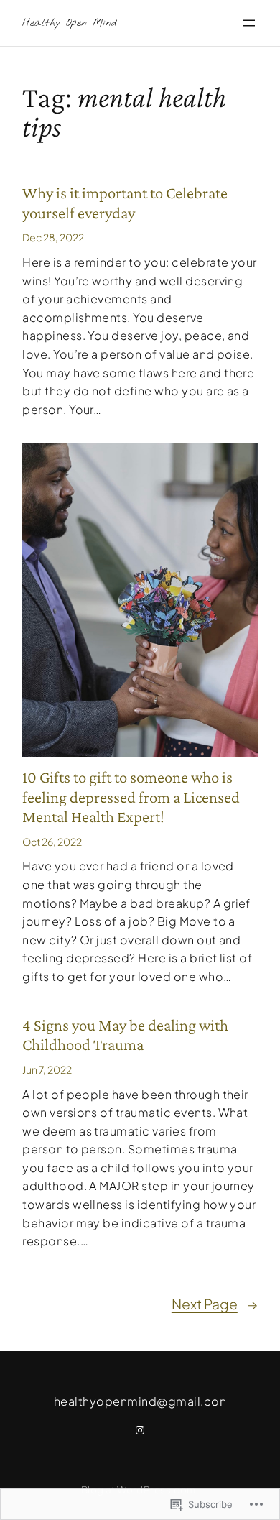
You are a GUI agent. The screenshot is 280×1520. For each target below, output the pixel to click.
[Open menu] (249, 23)
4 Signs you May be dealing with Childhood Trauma (125, 1034)
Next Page (215, 1303)
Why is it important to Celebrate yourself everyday (125, 202)
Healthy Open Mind (69, 23)
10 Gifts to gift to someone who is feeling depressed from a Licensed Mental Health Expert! (131, 797)
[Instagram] (140, 1430)
